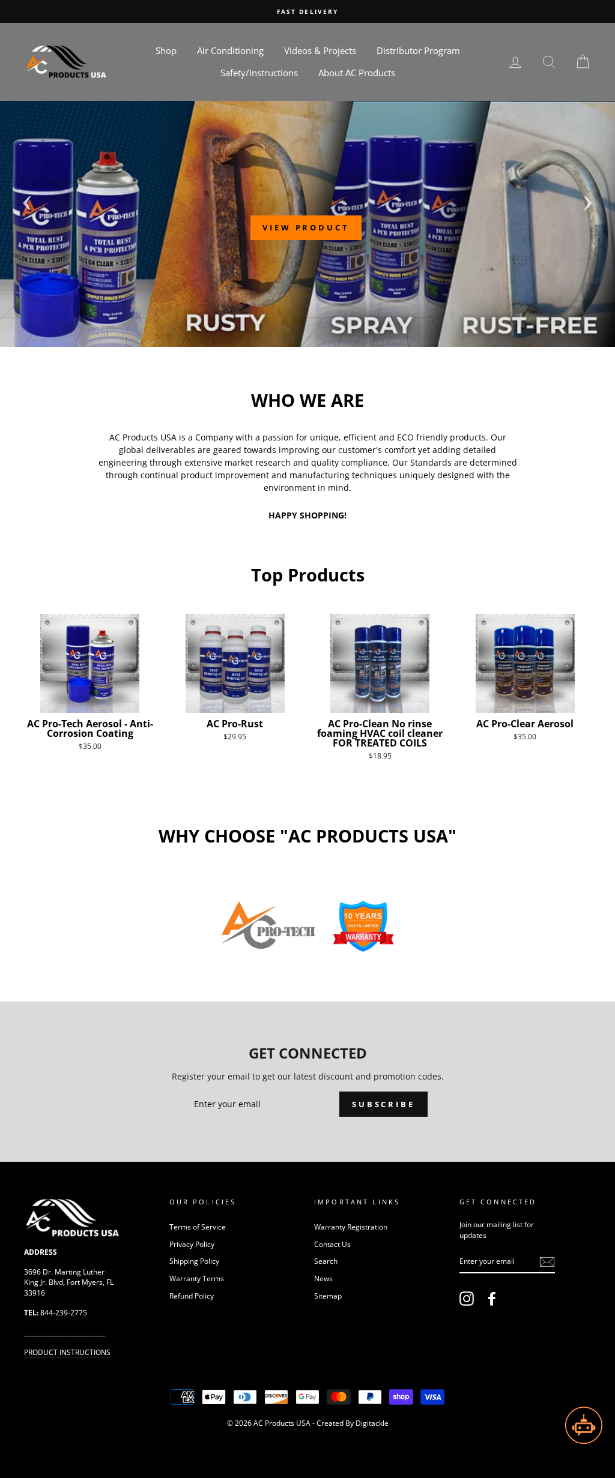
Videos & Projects (320, 50)
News (323, 1278)
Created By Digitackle (353, 1423)
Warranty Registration (350, 1226)
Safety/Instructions (259, 73)
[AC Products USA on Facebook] (492, 1298)
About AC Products (356, 73)
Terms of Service (197, 1226)
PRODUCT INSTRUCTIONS (67, 1352)
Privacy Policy (191, 1244)
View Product (306, 227)
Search (326, 1261)
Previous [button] (27, 199)
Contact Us (332, 1244)
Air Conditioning (230, 50)
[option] (307, 11)
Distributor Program (418, 50)
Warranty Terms (196, 1278)
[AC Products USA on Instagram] (466, 1298)
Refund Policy (191, 1295)
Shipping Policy (194, 1261)
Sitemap (328, 1295)
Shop (166, 50)
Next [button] (588, 199)
